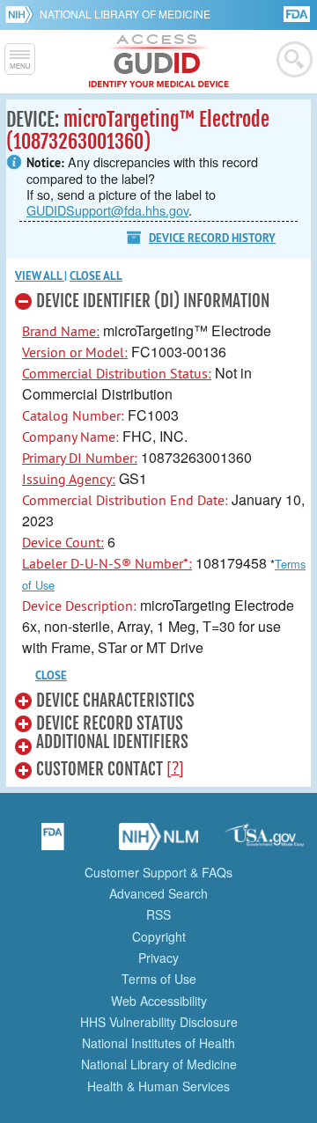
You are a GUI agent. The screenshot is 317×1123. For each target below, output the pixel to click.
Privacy (158, 957)
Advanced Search (158, 893)
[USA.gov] (264, 842)
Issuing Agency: (68, 479)
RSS (158, 914)
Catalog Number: (73, 415)
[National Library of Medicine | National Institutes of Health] (158, 842)
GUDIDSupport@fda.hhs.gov (107, 210)
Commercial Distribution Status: (116, 373)
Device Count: (63, 542)
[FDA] (298, 12)
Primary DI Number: (79, 457)
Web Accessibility (159, 1000)
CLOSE (51, 675)
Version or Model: (75, 352)
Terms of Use (159, 978)
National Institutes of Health (158, 1043)
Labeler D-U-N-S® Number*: (107, 563)
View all (39, 275)
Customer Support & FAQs (158, 872)
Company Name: (70, 436)
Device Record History (212, 238)
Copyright (159, 936)
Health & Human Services (158, 1086)
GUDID (159, 61)
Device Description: (79, 605)
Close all (96, 275)
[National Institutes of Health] (22, 14)
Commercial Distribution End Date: (125, 500)
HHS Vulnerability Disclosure (159, 1022)
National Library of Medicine (125, 13)
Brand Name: (61, 331)
